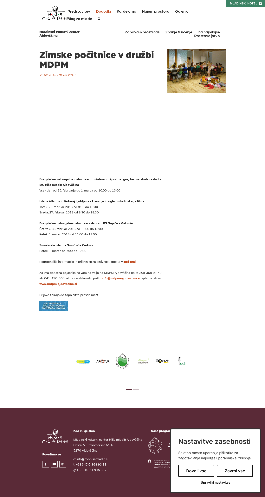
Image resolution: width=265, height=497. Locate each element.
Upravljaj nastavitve (215, 482)
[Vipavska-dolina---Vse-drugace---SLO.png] (142, 361)
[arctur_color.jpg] (103, 361)
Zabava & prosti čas (142, 32)
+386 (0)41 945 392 (92, 470)
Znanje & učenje (178, 32)
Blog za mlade (80, 18)
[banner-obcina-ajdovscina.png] (122, 361)
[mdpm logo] (53, 305)
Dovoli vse (196, 470)
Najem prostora (155, 11)
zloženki (130, 262)
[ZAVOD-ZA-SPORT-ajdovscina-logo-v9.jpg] (83, 361)
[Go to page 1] (129, 389)
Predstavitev (79, 11)
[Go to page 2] (136, 389)
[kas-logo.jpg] (182, 361)
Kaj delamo (126, 11)
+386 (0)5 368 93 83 (91, 464)
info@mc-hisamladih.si (92, 459)
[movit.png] (162, 361)
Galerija (182, 11)
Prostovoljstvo (207, 35)
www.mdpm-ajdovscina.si (58, 284)
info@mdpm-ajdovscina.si (121, 278)
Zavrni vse (235, 470)
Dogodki (103, 11)
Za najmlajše (209, 32)
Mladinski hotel (243, 3)
